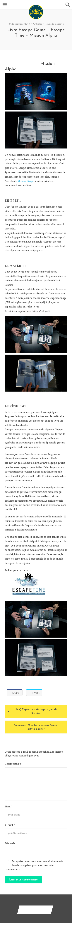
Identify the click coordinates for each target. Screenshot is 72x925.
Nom (8, 806)
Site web (10, 843)
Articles (37, 24)
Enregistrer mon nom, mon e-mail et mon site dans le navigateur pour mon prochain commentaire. (34, 865)
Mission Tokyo (26, 181)
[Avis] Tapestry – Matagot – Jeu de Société (36, 711)
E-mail (10, 825)
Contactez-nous (35, 909)
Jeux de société (54, 24)
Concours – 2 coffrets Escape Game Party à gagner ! (36, 727)
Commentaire (13, 763)
